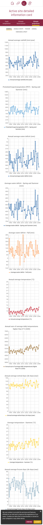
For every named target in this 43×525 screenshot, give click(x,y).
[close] (40, 511)
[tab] (6, 22)
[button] (12, 3)
